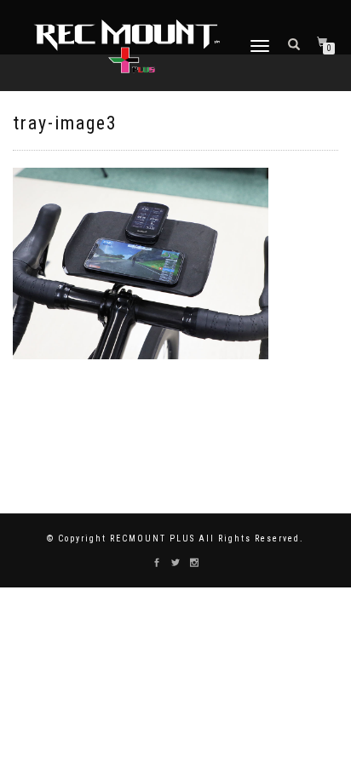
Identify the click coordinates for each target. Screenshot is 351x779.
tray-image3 (65, 123)
